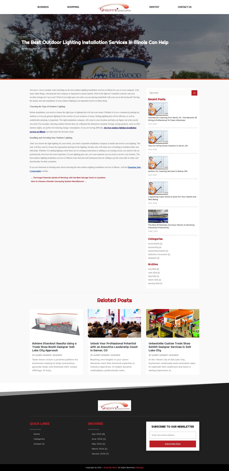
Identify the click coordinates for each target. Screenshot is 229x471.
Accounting (153, 247)
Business (43, 7)
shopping (73, 7)
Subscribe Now (173, 443)
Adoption (152, 258)
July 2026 (152, 269)
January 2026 (154, 283)
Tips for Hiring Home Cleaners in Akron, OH (168, 146)
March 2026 (153, 280)
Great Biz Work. (110, 467)
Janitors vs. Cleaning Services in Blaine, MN (167, 171)
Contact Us (184, 7)
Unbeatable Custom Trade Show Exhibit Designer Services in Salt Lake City (170, 347)
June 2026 (152, 272)
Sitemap (139, 467)
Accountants (154, 243)
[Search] (194, 93)
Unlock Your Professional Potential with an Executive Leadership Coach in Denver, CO (114, 347)
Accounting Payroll (156, 251)
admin (28, 48)
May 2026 (152, 276)
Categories (39, 439)
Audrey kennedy (43, 355)
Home (37, 434)
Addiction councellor (157, 254)
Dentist (154, 7)
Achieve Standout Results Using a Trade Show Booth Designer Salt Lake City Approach (54, 347)
